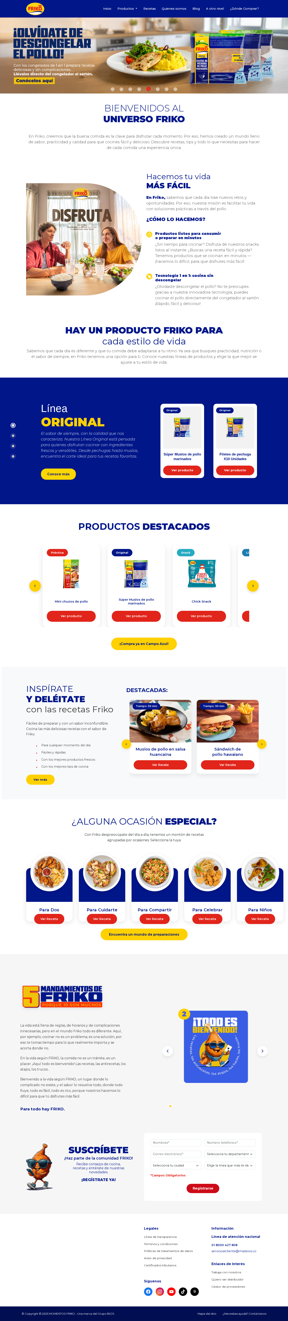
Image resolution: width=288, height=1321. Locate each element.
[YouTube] (171, 1291)
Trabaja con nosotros (226, 1272)
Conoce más (58, 474)
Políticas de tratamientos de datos (168, 1251)
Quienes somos (174, 9)
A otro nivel (215, 9)
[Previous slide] (35, 586)
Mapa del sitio (207, 1313)
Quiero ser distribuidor (227, 1279)
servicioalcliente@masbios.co (233, 1251)
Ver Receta (160, 765)
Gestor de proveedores (228, 1286)
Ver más (40, 780)
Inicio (107, 9)
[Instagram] (160, 1291)
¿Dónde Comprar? (244, 9)
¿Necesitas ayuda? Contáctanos (244, 1313)
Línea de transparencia (160, 1236)
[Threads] (194, 1291)
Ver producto (182, 470)
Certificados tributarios (160, 1265)
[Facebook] (148, 1291)
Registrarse (203, 1188)
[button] (167, 1051)
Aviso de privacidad (158, 1258)
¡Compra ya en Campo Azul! (144, 644)
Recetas (149, 9)
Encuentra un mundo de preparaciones (144, 934)
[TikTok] (183, 1291)
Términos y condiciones (161, 1244)
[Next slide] (253, 586)
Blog (196, 9)
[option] (144, 55)
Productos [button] (126, 9)
